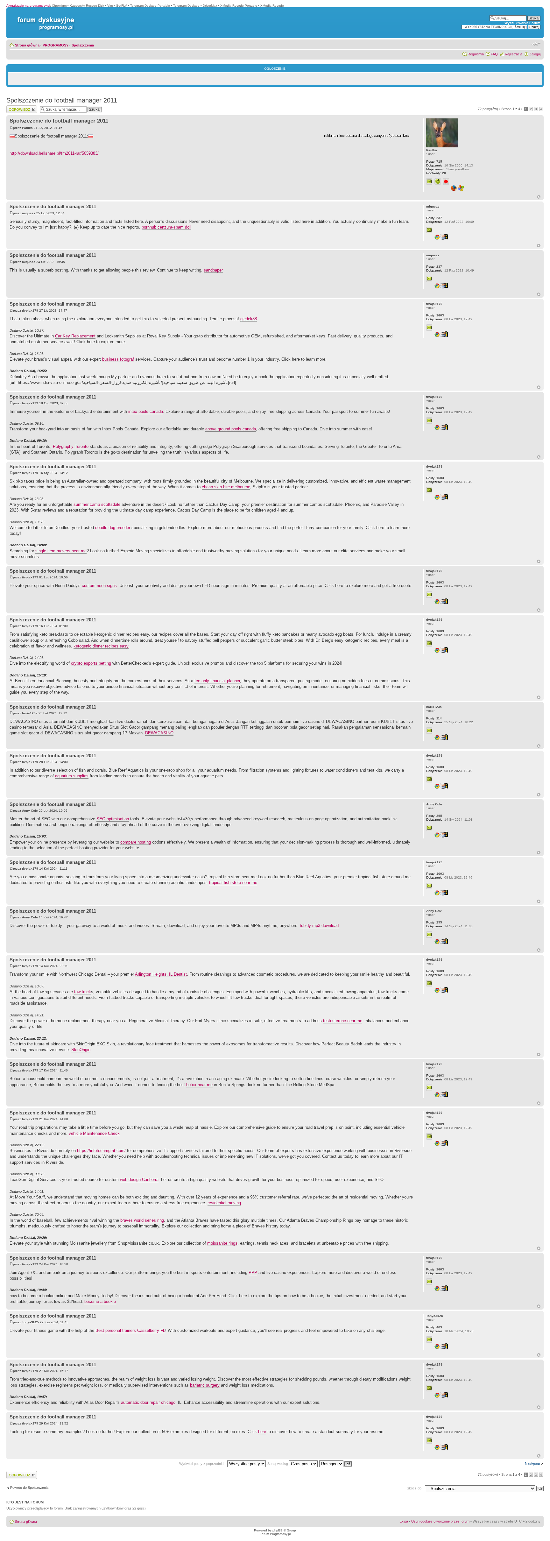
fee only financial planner (217, 680)
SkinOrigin (80, 1049)
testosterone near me (342, 1020)
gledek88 (248, 318)
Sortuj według (278, 1464)
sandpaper (213, 270)
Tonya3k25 (30, 1322)
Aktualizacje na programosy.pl (28, 5)
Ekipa (403, 1521)
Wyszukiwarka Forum (522, 23)
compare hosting (135, 842)
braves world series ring (142, 1220)
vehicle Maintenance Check (94, 1133)
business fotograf (118, 359)
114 (434, 718)
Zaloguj (534, 54)
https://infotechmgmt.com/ (101, 1150)
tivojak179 (30, 310)
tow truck (82, 991)
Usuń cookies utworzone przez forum (440, 1521)
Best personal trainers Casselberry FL (130, 1330)
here (262, 1431)
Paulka (27, 128)
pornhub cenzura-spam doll (166, 227)
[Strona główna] (44, 17)
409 (434, 1327)
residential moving (224, 1202)
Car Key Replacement (75, 336)
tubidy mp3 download (319, 925)
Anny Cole (30, 810)
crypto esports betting (91, 663)
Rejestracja (513, 54)
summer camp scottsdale (97, 504)
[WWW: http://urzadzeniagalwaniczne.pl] (437, 181)
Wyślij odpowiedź (19, 107)
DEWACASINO (159, 733)
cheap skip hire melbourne (226, 486)
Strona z (510, 109)
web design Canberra (139, 1179)
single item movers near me (61, 550)
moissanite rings (222, 1243)
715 (434, 161)
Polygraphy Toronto (70, 446)
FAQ (494, 54)
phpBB (277, 1530)
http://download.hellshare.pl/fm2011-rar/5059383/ (54, 153)
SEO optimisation (112, 818)
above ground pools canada (230, 429)
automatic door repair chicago (148, 1402)
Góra (538, 197)
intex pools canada (145, 411)
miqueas (28, 213)
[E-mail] (429, 181)
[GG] (446, 181)
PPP (253, 1272)
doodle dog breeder (112, 527)
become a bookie (100, 1301)
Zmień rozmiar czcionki (535, 44)
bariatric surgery (205, 1385)
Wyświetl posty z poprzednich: (203, 1464)
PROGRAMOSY (55, 45)
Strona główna (27, 45)
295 (434, 815)
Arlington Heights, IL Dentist (161, 974)
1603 (435, 315)
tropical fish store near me (233, 882)
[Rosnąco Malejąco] (335, 1464)
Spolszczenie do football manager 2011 (61, 100)
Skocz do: (414, 1488)
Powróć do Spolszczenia (29, 1487)
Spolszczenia (83, 45)
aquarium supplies (71, 776)
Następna (532, 1463)
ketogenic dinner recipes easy (101, 646)
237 (434, 218)
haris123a (30, 713)
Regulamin (476, 54)
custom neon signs (99, 585)
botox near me (199, 1084)
